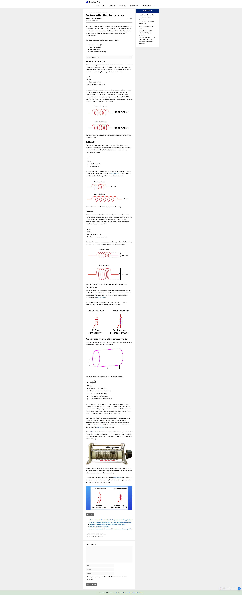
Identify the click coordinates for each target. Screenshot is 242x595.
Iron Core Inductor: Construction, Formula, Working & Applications (110, 522)
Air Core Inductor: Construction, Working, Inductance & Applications (110, 520)
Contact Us (119, 592)
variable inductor (93, 432)
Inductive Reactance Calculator (99, 527)
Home (98, 5)
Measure (112, 5)
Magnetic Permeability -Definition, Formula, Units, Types (107, 524)
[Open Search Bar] (154, 6)
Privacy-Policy (132, 592)
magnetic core (117, 478)
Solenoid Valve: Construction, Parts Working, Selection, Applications (146, 17)
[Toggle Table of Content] (129, 57)
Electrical (122, 5)
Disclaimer (140, 592)
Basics (94, 11)
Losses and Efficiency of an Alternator (96, 534)
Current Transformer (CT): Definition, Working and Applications (145, 33)
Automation (134, 5)
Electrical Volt (94, 2)
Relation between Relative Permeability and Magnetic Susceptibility (110, 529)
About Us (125, 592)
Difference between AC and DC (95, 536)
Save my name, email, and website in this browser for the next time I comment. (107, 578)
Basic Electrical (98, 11)
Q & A (103, 5)
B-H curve (100, 427)
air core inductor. (102, 297)
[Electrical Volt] (87, 2)
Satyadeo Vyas (89, 18)
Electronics (146, 5)
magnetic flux (115, 173)
